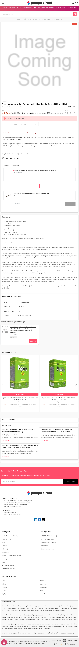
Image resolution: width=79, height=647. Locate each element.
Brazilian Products (47, 539)
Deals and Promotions (48, 542)
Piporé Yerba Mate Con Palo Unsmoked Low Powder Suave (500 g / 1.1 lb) (35, 170)
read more (5, 440)
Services (4, 546)
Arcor (3, 581)
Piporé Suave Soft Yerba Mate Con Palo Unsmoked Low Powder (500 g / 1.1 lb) (20, 398)
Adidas (4, 584)
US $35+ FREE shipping (49, 536)
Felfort (42, 590)
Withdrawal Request (8, 569)
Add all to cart (70, 204)
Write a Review (72, 107)
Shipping (5, 549)
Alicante (4, 587)
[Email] (7, 158)
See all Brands (6, 539)
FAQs (3, 542)
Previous (3, 384)
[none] (39, 60)
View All (42, 594)
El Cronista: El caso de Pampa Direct (17, 617)
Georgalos (43, 587)
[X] (14, 158)
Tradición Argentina (47, 549)
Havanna (43, 584)
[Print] (10, 158)
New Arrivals (45, 546)
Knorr (4, 590)
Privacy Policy (40, 643)
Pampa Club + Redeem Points (11, 555)
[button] (20, 124)
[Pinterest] (18, 158)
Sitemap (4, 559)
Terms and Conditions (9, 565)
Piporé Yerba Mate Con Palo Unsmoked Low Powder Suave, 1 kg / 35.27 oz (59, 398)
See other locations (57, 113)
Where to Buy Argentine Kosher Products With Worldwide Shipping (18, 430)
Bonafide (43, 581)
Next (76, 384)
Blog (3, 562)
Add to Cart (20, 394)
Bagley (4, 594)
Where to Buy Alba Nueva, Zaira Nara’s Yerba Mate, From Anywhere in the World (20, 446)
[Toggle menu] (3, 3)
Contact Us (5, 552)
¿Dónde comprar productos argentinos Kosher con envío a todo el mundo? (57, 430)
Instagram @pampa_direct (33, 615)
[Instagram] (35, 519)
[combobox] (39, 14)
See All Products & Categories (12, 536)
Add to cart (33, 341)
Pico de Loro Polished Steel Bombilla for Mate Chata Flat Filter (32, 193)
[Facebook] (3, 158)
